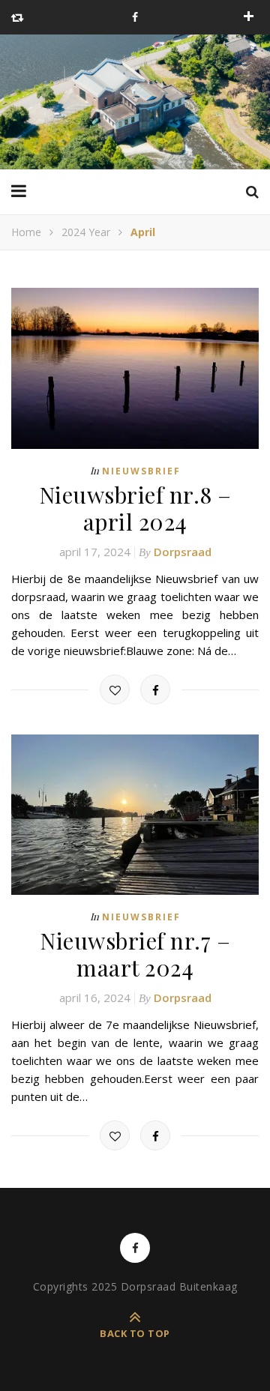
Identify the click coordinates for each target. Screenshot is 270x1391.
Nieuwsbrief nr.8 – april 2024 (135, 508)
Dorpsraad (183, 551)
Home (26, 232)
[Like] (115, 689)
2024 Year (86, 232)
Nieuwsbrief (141, 471)
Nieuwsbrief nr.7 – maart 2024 (135, 954)
